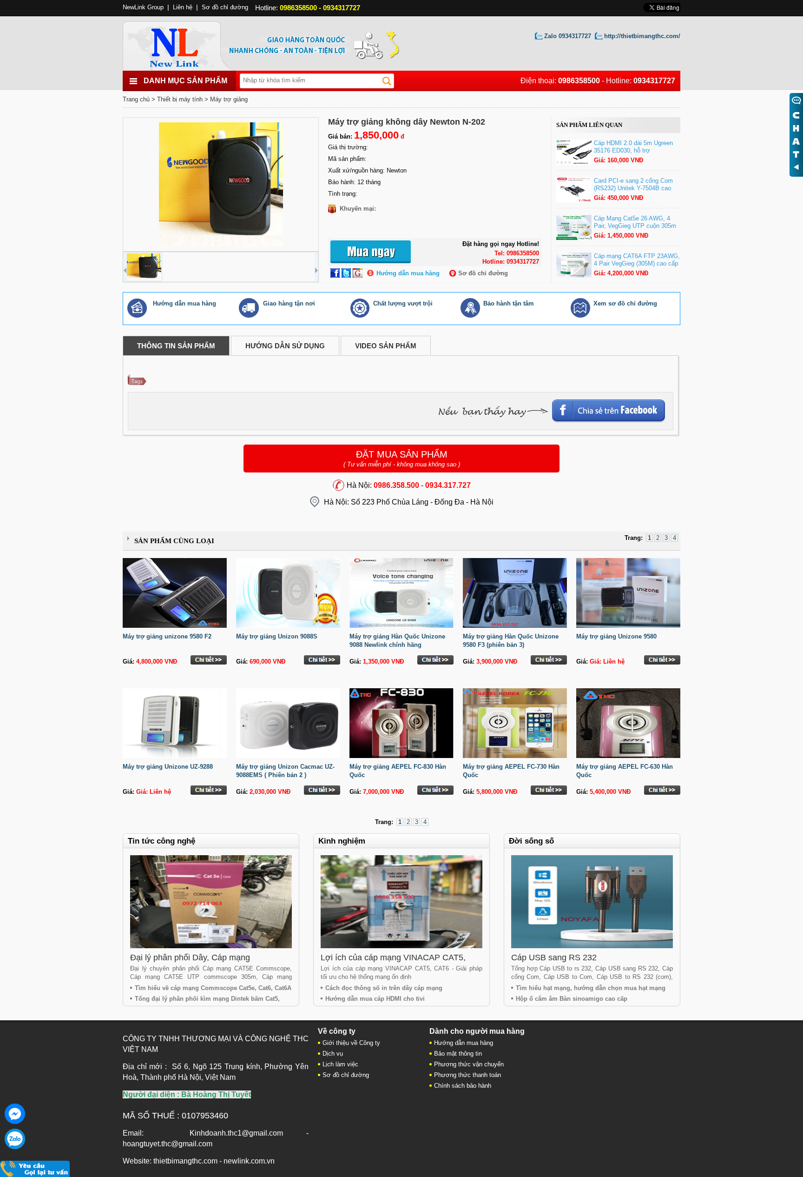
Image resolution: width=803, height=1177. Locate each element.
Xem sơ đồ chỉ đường (625, 303)
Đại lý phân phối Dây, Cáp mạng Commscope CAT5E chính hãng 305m (201, 962)
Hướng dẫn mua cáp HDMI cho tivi (375, 998)
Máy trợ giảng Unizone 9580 (616, 636)
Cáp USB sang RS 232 (554, 957)
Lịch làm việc (340, 1064)
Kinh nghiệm (341, 841)
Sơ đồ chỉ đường (483, 273)
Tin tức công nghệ (161, 841)
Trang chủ (136, 99)
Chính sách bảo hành (462, 1085)
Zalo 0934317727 (567, 36)
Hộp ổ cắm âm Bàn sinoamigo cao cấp (571, 998)
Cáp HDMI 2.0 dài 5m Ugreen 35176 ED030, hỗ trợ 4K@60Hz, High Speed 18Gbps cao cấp (636, 154)
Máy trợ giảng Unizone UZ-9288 (168, 766)
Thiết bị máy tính (180, 99)
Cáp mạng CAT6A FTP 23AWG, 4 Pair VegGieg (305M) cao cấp (637, 260)
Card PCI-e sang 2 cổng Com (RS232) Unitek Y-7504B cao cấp (633, 188)
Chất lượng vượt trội (403, 303)
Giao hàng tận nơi (289, 303)
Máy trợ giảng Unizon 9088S (276, 636)
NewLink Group (143, 7)
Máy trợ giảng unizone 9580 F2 (167, 636)
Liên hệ (182, 7)
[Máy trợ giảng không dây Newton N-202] (221, 184)
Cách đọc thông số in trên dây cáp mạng (383, 987)
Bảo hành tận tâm (508, 303)
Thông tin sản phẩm (176, 346)
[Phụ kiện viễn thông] (184, 43)
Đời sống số (531, 841)
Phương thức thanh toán (467, 1074)
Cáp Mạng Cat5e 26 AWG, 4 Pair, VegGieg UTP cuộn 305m (635, 222)
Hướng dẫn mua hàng (408, 273)
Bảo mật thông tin (458, 1053)
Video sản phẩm (385, 346)
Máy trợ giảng (229, 99)
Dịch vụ (333, 1053)
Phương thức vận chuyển (469, 1064)
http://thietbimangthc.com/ (642, 36)
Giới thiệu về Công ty (351, 1042)
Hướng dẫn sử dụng (285, 346)
